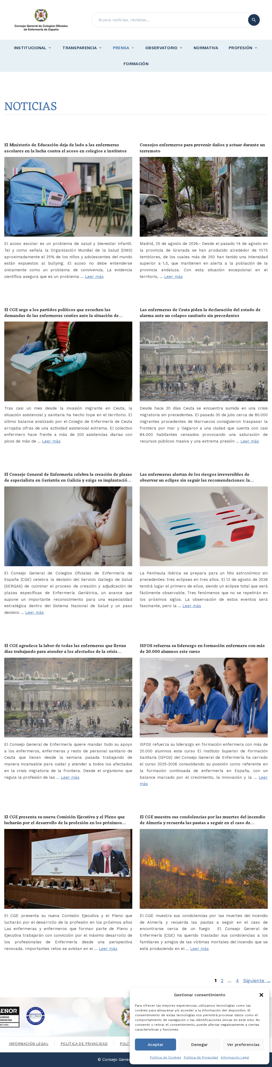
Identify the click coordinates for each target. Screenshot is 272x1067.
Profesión (241, 47)
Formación (136, 63)
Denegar (199, 1044)
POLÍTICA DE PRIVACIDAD (84, 1044)
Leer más (94, 276)
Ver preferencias (243, 1044)
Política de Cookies (165, 1057)
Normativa (206, 47)
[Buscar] (254, 20)
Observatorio (161, 47)
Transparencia (79, 47)
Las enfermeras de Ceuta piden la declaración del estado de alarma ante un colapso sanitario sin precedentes (200, 313)
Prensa (121, 47)
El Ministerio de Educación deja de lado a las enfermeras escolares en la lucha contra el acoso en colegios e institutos (65, 148)
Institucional (30, 47)
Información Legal (235, 1057)
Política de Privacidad (201, 1057)
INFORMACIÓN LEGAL (28, 1044)
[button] (261, 995)
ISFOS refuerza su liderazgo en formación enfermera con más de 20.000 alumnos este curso (202, 649)
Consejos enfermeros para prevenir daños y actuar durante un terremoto (202, 148)
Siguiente (257, 980)
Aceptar (155, 1044)
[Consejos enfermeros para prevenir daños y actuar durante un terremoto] (204, 197)
